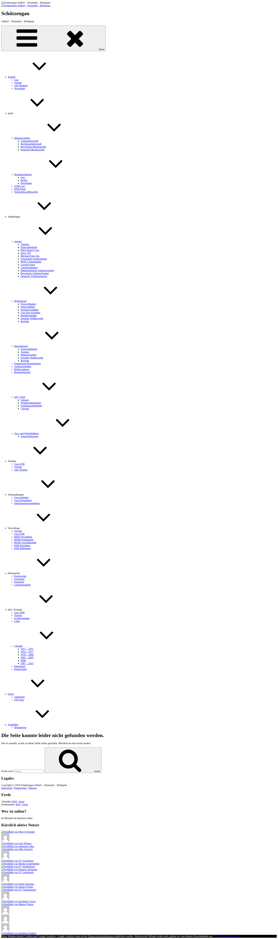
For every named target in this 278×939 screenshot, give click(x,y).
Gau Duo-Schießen (30, 312)
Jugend (17, 241)
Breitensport (20, 301)
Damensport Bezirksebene (27, 363)
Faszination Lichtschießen (34, 258)
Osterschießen (28, 306)
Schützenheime (22, 618)
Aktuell (11, 77)
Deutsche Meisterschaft (32, 149)
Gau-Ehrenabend (23, 500)
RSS (14, 801)
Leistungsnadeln (22, 584)
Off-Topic (19, 699)
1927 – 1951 (27, 649)
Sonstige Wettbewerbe (32, 318)
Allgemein (19, 697)
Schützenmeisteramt (31, 402)
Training (25, 244)
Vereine (18, 82)
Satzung (25, 400)
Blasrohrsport (21, 346)
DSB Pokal (20, 189)
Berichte (25, 321)
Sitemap (32, 788)
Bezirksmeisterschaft (31, 144)
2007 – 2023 (27, 663)
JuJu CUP (26, 253)
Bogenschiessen (22, 372)
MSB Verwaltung (23, 536)
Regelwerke (20, 576)
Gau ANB (19, 464)
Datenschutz (20, 669)
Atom (21, 801)
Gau (16, 79)
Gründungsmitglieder (31, 405)
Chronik (25, 408)
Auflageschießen (22, 366)
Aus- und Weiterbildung (26, 433)
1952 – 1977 (27, 651)
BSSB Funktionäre (23, 539)
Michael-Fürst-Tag (30, 256)
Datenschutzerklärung (228, 936)
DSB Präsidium (22, 545)
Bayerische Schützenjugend (35, 273)
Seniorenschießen (29, 309)
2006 (23, 660)
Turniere (25, 352)
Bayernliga (26, 183)
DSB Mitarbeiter (22, 548)
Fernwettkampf (28, 304)
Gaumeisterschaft (29, 141)
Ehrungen (19, 582)
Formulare (19, 579)
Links (17, 621)
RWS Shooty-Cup (30, 250)
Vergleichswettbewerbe (26, 192)
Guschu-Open (28, 264)
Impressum (19, 666)
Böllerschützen (21, 369)
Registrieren (20, 727)
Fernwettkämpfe (29, 247)
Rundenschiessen (23, 174)
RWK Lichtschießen (31, 261)
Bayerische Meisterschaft (33, 146)
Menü (101, 49)
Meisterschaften (22, 138)
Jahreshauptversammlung (27, 503)
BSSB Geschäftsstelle (25, 542)
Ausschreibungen (29, 436)
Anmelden (13, 724)
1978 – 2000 (27, 654)
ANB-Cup (19, 186)
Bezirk (24, 180)
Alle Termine (21, 469)
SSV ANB (19, 397)
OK (215, 936)
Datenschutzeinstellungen (101, 936)
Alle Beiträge (21, 85)
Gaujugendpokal (29, 267)
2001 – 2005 (27, 657)
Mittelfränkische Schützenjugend (37, 270)
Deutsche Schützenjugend (34, 276)
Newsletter (19, 88)
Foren (11, 694)
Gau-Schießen (21, 497)
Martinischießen (29, 315)
